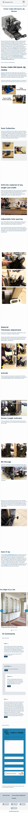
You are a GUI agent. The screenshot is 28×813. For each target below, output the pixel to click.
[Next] (26, 610)
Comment (7, 741)
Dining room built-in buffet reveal (9, 627)
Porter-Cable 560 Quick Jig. (8, 59)
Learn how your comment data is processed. (13, 787)
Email (6, 763)
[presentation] (13, 609)
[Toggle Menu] (23, 2)
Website (6, 768)
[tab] (11, 630)
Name (6, 757)
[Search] (24, 5)
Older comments (5, 638)
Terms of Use (6, 795)
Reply (6, 656)
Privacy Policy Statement (18, 795)
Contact (14, 798)
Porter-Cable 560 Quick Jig (10, 554)
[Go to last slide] (1, 610)
